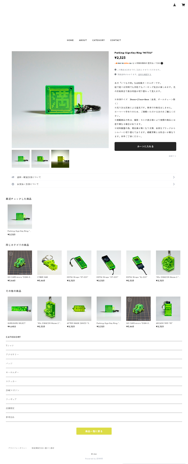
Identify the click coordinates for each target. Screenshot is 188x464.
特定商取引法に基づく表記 (43, 448)
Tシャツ (10, 345)
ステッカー (11, 381)
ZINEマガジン (12, 390)
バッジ (9, 363)
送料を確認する (144, 74)
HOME (70, 40)
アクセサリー (12, 354)
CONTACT (115, 40)
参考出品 (10, 417)
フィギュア (11, 399)
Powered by (90, 459)
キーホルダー (12, 372)
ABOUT (83, 40)
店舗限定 (10, 408)
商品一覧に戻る (94, 431)
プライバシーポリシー (17, 448)
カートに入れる (145, 146)
